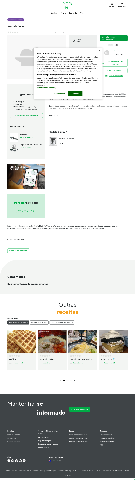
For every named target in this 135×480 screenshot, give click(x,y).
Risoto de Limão (46, 359)
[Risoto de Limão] (52, 341)
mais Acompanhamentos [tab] (18, 322)
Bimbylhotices (43, 447)
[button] (112, 5)
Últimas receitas (13, 442)
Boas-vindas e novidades (78, 435)
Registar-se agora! (45, 441)
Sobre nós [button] (73, 13)
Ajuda (127, 471)
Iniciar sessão (43, 437)
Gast (116, 51)
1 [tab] (64, 380)
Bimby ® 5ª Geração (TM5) (79, 442)
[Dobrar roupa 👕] (113, 341)
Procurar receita (13, 435)
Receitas (10, 431)
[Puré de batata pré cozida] (82, 341)
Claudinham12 (109, 363)
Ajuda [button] (82, 13)
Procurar (103, 431)
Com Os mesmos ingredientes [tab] (62, 322)
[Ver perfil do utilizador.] (106, 53)
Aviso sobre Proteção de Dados (68, 471)
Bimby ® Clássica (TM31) (78, 438)
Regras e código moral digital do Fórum (109, 471)
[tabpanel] (67, 356)
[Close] (99, 50)
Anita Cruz (46, 363)
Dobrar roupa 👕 (108, 359)
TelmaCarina (78, 363)
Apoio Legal (67, 475)
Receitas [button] (54, 13)
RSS (101, 445)
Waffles (12, 359)
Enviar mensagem (25, 471)
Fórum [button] (63, 13)
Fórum (71, 431)
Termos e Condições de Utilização (44, 471)
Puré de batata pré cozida (81, 359)
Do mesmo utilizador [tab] (39, 322)
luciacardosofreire (19, 363)
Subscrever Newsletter (79, 409)
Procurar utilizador (107, 442)
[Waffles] (21, 341)
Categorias (11, 438)
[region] (68, 73)
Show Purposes (60, 94)
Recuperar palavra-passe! (48, 444)
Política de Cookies (88, 471)
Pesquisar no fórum (107, 438)
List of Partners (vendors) (46, 88)
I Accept (75, 94)
